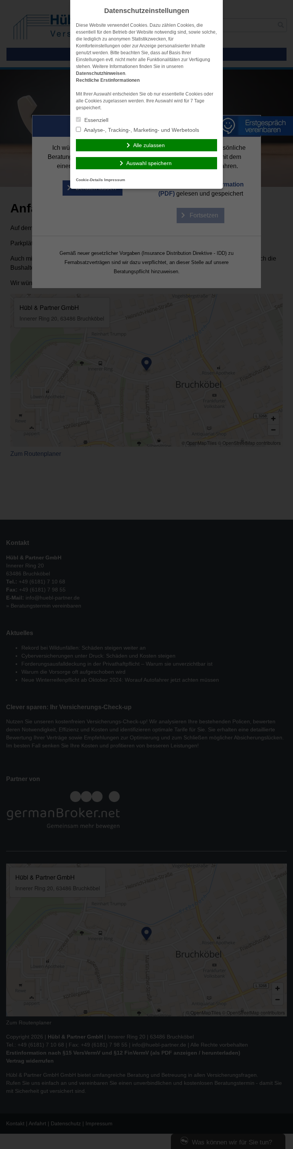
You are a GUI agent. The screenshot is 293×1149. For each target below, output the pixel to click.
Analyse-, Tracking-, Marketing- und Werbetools (141, 130)
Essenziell (95, 120)
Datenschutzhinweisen (100, 73)
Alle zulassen (149, 145)
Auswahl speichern (149, 163)
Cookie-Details (89, 180)
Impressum (114, 180)
